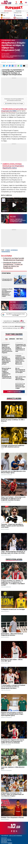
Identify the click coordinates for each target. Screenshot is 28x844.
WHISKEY (10, 842)
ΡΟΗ (6, 338)
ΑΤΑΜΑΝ (7, 250)
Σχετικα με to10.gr (6, 839)
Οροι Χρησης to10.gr (6, 840)
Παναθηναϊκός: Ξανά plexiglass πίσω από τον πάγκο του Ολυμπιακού (13, 56)
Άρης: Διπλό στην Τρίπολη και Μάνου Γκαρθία (20, 378)
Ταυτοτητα (4, 838)
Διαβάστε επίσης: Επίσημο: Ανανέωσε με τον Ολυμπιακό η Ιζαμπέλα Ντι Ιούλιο (13, 166)
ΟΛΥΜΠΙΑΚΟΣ (14, 250)
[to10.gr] (6, 2)
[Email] (24, 66)
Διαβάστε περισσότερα (14, 391)
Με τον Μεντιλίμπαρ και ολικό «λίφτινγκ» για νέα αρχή (20, 370)
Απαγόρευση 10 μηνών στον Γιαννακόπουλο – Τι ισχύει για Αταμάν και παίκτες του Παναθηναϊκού (12, 265)
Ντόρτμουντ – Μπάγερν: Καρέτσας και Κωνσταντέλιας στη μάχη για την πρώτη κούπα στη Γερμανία (7, 348)
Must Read (19, 338)
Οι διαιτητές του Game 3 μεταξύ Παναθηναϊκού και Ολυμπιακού (13, 259)
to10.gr (3, 62)
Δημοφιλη (12, 338)
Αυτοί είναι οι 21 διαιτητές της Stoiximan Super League (20, 386)
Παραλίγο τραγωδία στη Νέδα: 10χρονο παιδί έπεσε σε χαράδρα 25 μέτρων (6, 360)
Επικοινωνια (4, 841)
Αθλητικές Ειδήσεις (20, 326)
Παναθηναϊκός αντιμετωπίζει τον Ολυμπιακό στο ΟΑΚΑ (14, 110)
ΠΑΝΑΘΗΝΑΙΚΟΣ (5, 251)
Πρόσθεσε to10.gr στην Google (15, 103)
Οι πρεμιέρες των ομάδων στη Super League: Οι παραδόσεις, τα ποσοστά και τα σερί (20, 348)
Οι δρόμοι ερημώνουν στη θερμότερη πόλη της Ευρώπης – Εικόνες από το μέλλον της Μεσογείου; (20, 360)
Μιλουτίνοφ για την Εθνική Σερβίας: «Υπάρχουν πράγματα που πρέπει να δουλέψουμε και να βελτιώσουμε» (7, 373)
